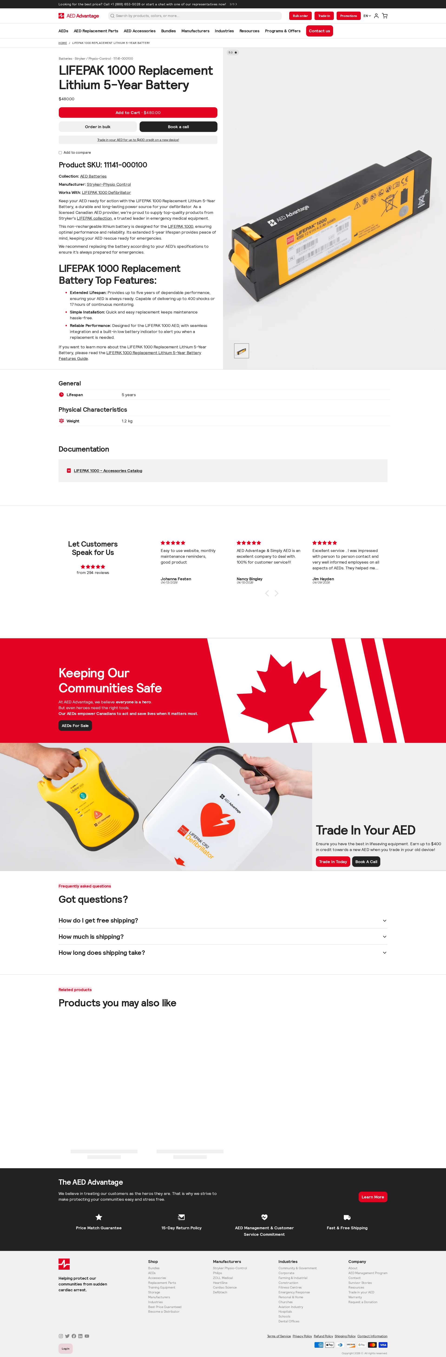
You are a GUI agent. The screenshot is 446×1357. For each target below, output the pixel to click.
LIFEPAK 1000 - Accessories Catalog (108, 470)
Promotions (348, 16)
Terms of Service (279, 1336)
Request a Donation (362, 1302)
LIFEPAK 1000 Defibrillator (106, 192)
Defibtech (220, 1292)
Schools (284, 1316)
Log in (66, 1348)
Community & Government (298, 1268)
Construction (288, 1283)
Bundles (154, 1268)
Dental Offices (289, 1321)
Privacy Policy (302, 1336)
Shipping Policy (345, 1336)
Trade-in (324, 16)
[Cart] (384, 16)
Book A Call (366, 861)
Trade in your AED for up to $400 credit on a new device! (138, 140)
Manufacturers (159, 1297)
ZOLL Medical (223, 1278)
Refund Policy (323, 1336)
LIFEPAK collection (94, 218)
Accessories (157, 1278)
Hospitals (285, 1312)
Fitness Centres (290, 1287)
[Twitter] (67, 1336)
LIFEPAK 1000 (180, 226)
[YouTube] (87, 1336)
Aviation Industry (291, 1307)
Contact (354, 1278)
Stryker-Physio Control (109, 184)
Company (357, 1261)
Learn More (373, 1197)
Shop (153, 1261)
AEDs (152, 1273)
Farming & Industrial (293, 1278)
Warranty (355, 1297)
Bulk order (300, 16)
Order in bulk (98, 126)
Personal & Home (291, 1297)
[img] (92, 567)
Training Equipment (161, 1287)
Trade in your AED (361, 1292)
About (352, 1268)
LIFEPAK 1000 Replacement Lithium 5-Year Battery (111, 43)
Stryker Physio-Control (230, 1268)
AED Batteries (93, 176)
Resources (356, 1287)
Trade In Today (333, 861)
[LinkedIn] (80, 1336)
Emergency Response (294, 1292)
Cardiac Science (225, 1287)
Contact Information (372, 1336)
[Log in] (376, 16)
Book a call (178, 126)
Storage (154, 1292)
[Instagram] (61, 1336)
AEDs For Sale (75, 725)
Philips (217, 1273)
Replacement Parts (162, 1283)
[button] (138, 112)
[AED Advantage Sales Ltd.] (79, 16)
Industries (155, 1302)
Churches (286, 1302)
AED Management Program (367, 1273)
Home (63, 43)
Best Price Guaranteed (164, 1307)
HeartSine (220, 1283)
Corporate (286, 1273)
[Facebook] (74, 1336)
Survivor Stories (360, 1283)
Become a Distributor (163, 1312)
